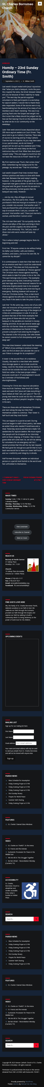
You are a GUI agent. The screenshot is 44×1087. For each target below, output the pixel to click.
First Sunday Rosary (15, 793)
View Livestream (22, 527)
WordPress (29, 1082)
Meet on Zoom (22, 538)
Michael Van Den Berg (28, 1084)
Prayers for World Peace (17, 797)
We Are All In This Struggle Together (21, 858)
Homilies (6, 63)
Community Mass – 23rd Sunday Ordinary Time (11, 480)
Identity (16, 1084)
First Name (9, 731)
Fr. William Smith (28, 81)
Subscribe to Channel (22, 532)
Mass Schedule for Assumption (19, 780)
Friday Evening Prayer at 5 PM (19, 784)
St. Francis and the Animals (17, 849)
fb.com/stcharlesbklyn (21, 585)
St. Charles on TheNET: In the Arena (21, 845)
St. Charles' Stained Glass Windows (20, 824)
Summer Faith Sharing (16, 800)
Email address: (10, 743)
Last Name (9, 737)
